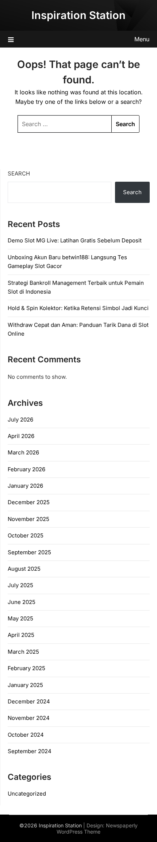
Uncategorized (27, 793)
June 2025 (21, 602)
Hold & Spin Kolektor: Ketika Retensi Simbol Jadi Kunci (78, 308)
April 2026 (21, 436)
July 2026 (20, 419)
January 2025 (25, 684)
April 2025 (21, 634)
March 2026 (23, 452)
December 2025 (29, 502)
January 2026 (25, 485)
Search (19, 173)
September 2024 (29, 751)
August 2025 (24, 568)
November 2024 (29, 717)
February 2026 (26, 469)
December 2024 (29, 701)
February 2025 (26, 668)
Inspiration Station (78, 15)
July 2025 (20, 585)
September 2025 (29, 552)
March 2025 (23, 651)
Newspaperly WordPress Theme (97, 828)
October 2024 (26, 734)
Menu (141, 39)
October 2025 (25, 535)
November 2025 (28, 519)
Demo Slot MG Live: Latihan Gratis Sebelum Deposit (75, 240)
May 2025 (20, 618)
